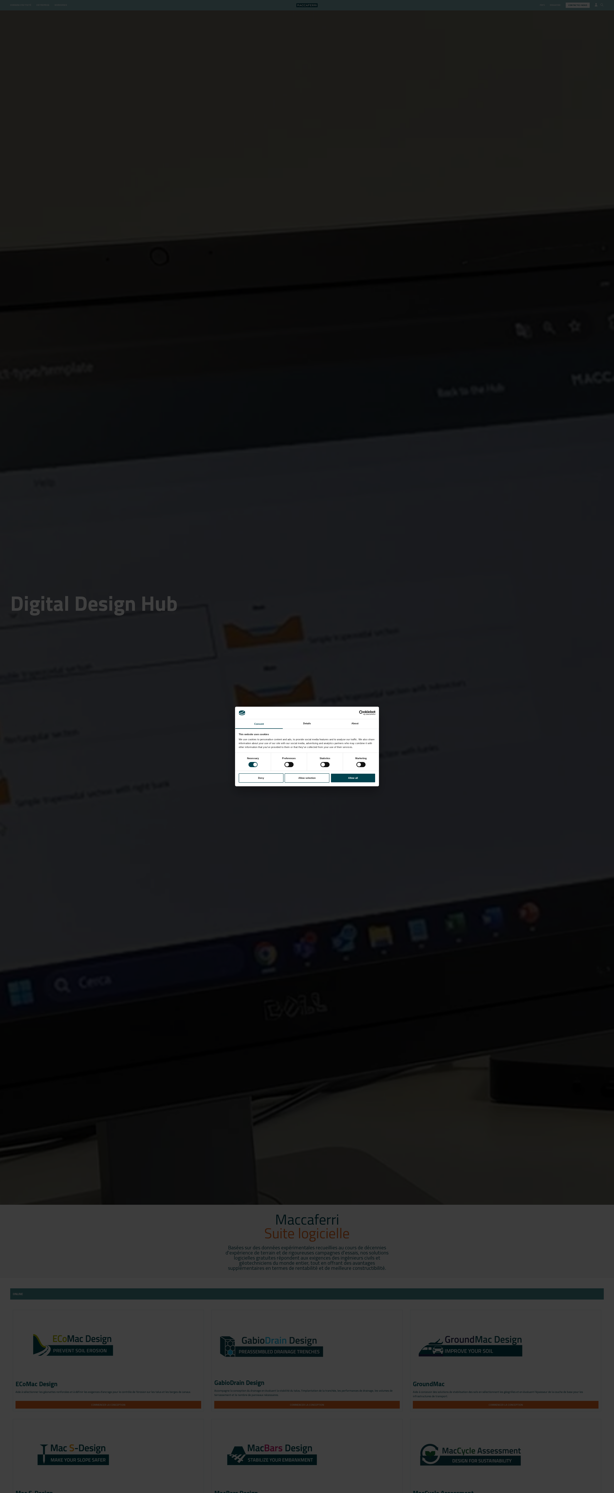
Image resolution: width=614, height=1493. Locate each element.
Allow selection (307, 778)
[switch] (289, 764)
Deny (261, 778)
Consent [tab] (259, 724)
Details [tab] (307, 723)
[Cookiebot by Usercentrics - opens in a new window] (361, 712)
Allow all (353, 778)
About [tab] (354, 723)
